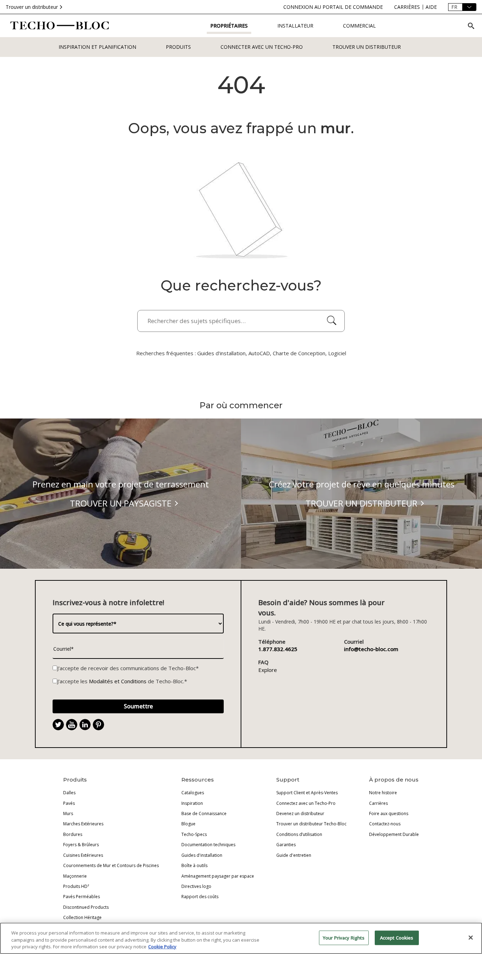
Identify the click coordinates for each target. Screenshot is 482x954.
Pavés (69, 803)
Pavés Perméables (81, 897)
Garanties (286, 845)
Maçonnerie (75, 876)
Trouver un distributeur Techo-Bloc (311, 824)
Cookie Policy (162, 946)
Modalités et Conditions (117, 681)
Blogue (188, 824)
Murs (68, 813)
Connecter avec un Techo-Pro (262, 46)
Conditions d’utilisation (299, 834)
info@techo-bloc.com (371, 648)
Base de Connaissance (204, 813)
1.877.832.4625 (277, 648)
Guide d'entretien (293, 855)
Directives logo (196, 886)
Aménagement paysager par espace (217, 876)
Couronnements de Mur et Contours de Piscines (111, 865)
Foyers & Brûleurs (81, 845)
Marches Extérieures (83, 824)
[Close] (470, 937)
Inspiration (192, 803)
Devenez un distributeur (300, 813)
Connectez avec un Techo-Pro (306, 803)
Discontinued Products (86, 907)
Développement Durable (394, 834)
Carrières (378, 803)
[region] (241, 938)
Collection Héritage (82, 917)
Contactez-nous (384, 824)
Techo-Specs (194, 834)
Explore (267, 669)
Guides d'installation (201, 855)
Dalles (69, 793)
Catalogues (192, 793)
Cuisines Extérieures (83, 855)
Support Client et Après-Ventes (307, 793)
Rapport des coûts (199, 897)
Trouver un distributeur (32, 7)
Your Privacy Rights (343, 937)
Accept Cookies (397, 937)
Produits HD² (76, 886)
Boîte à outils (194, 865)
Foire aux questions (388, 813)
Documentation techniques (208, 845)
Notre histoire (383, 793)
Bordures (72, 834)
